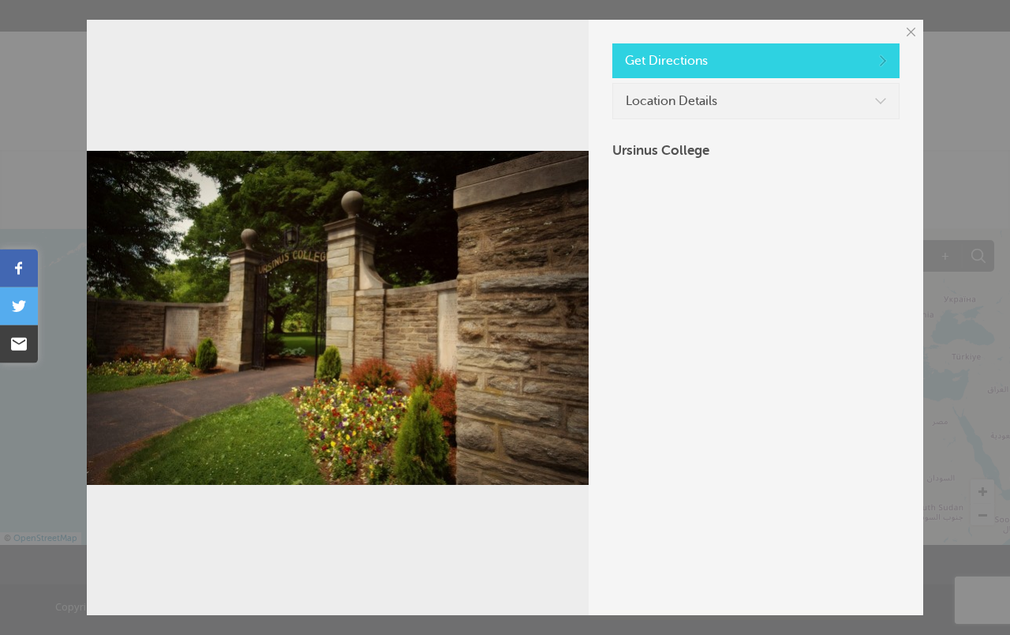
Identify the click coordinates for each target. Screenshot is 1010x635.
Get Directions (666, 61)
